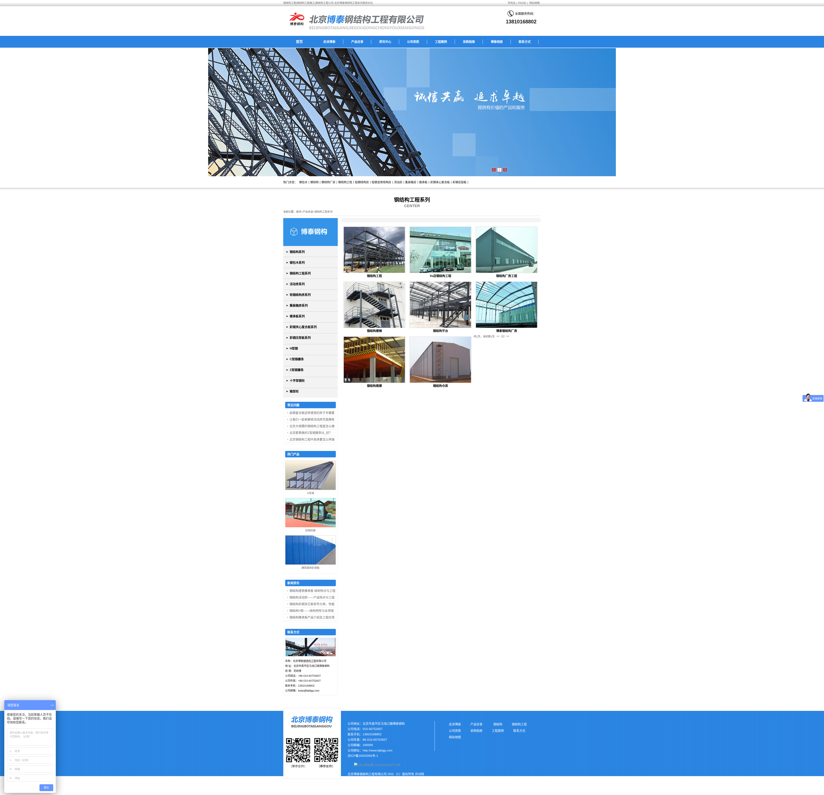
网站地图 (534, 3)
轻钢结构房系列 (300, 294)
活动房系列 (297, 284)
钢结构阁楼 (374, 385)
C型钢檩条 (297, 359)
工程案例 (441, 41)
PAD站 (522, 3)
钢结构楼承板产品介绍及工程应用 (312, 617)
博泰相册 (497, 41)
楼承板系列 (297, 316)
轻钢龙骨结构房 (381, 182)
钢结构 (314, 182)
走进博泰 (329, 41)
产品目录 (357, 41)
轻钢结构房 (362, 182)
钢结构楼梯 (374, 330)
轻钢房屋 (310, 530)
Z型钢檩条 (297, 370)
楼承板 (423, 182)
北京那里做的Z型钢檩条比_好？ (310, 432)
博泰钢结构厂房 (506, 330)
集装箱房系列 (299, 305)
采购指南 (469, 41)
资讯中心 (385, 41)
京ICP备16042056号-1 (363, 755)
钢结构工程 (345, 182)
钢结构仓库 (440, 385)
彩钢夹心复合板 (440, 182)
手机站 (511, 3)
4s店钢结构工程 (440, 276)
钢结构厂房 (328, 182)
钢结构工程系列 (324, 211)
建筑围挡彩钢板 (310, 567)
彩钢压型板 (460, 182)
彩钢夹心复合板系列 (303, 327)
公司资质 (413, 41)
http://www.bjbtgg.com (377, 750)
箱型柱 (294, 391)
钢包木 (303, 182)
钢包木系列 (297, 262)
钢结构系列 (297, 251)
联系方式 (525, 41)
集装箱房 (410, 182)
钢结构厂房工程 (506, 276)
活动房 (398, 182)
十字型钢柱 (297, 380)
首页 (299, 42)
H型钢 (294, 348)
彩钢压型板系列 (300, 337)
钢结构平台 (440, 330)
